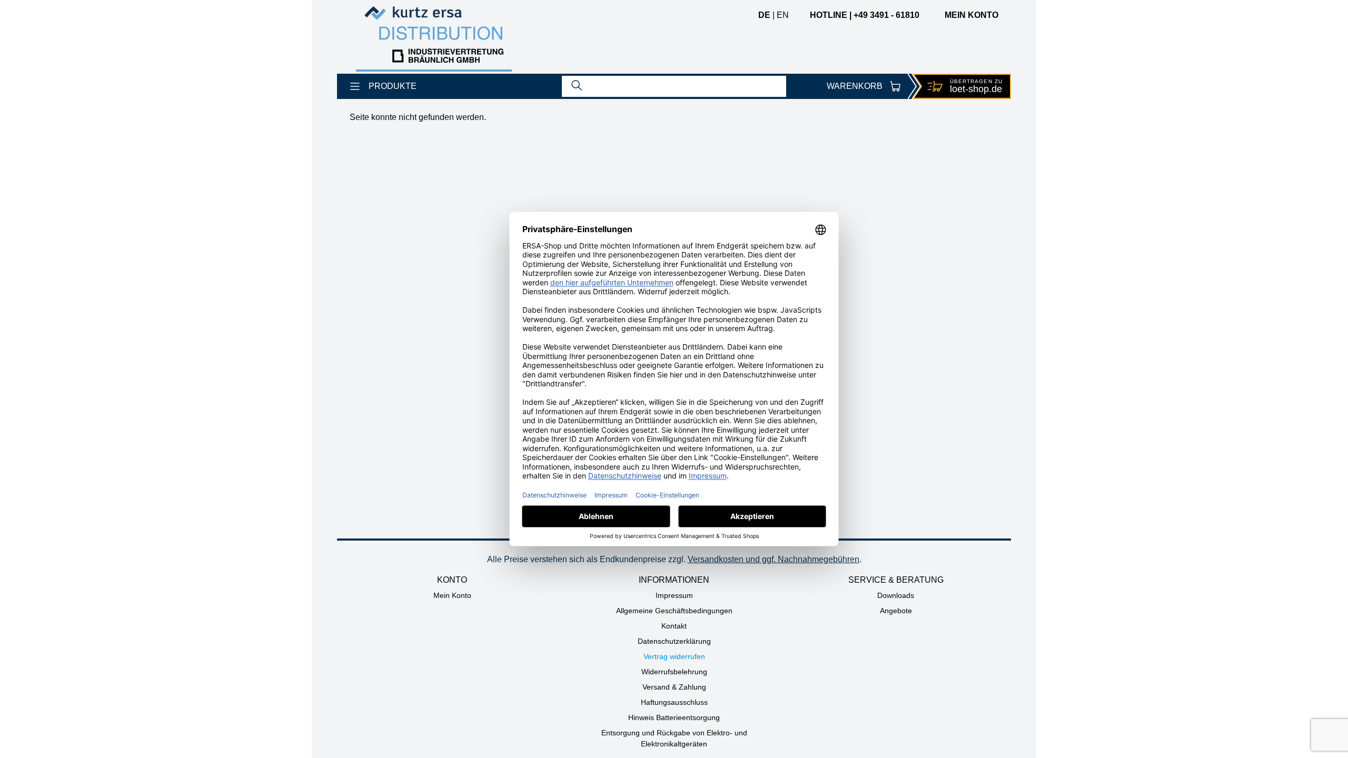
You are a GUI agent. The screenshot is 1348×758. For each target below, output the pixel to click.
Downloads (895, 595)
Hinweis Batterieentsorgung (674, 717)
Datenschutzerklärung (674, 641)
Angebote (896, 610)
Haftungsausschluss (674, 702)
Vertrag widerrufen (674, 656)
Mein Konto (452, 595)
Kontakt (674, 626)
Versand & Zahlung (674, 687)
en (783, 15)
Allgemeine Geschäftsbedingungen (674, 610)
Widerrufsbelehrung (674, 671)
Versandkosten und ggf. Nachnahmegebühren (773, 559)
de (764, 15)
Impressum (674, 595)
